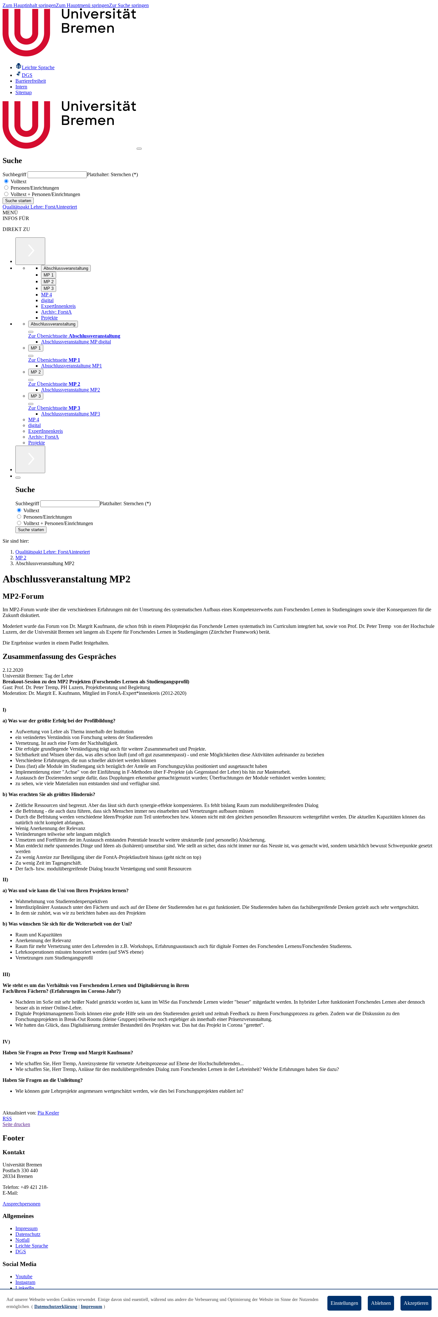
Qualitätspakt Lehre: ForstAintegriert (40, 207)
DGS (20, 1251)
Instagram (25, 1282)
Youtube (23, 1276)
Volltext (17, 181)
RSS (7, 1118)
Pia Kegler (48, 1112)
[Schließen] (30, 332)
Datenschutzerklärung (55, 1306)
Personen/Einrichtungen (34, 188)
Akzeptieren (416, 1303)
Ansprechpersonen (21, 1203)
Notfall (22, 1240)
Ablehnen (381, 1303)
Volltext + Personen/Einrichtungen (44, 194)
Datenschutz (27, 1234)
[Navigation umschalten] (139, 149)
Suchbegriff (15, 174)
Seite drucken (16, 1124)
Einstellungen (344, 1303)
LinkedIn (24, 1288)
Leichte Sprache (31, 1245)
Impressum (26, 1228)
